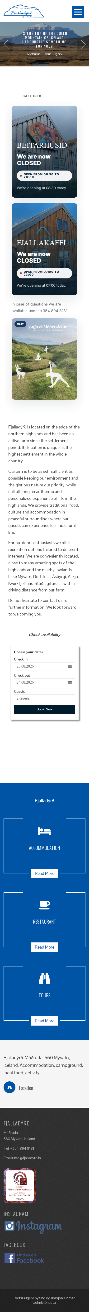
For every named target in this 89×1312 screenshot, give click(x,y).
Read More (44, 873)
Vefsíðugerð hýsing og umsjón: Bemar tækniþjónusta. (44, 1300)
